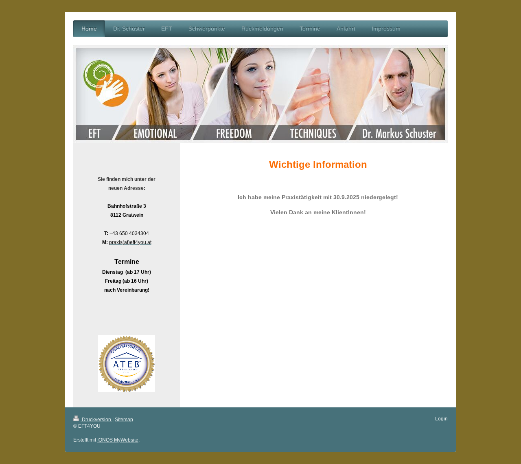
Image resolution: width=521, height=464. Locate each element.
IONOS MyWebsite (117, 440)
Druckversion (96, 419)
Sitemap (124, 419)
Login (441, 419)
